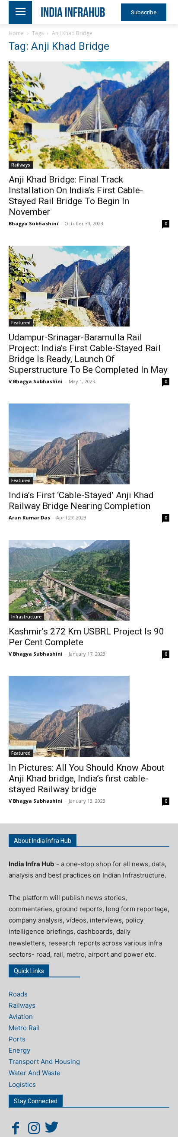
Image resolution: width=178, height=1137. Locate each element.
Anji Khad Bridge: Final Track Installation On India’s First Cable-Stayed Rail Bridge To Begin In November (76, 195)
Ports (17, 1039)
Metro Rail (24, 1028)
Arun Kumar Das (29, 517)
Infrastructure (26, 617)
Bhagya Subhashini (33, 223)
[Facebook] (15, 1128)
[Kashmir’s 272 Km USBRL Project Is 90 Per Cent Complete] (89, 580)
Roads (18, 994)
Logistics (22, 1084)
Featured (21, 323)
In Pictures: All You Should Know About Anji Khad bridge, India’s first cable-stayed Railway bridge (87, 778)
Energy (19, 1050)
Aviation (21, 1016)
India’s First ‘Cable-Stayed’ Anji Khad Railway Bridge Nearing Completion (81, 500)
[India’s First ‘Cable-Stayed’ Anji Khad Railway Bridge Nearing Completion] (89, 444)
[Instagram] (34, 1128)
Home (16, 33)
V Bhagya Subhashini (36, 381)
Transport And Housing (44, 1061)
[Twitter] (52, 1128)
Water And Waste (34, 1073)
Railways (20, 165)
